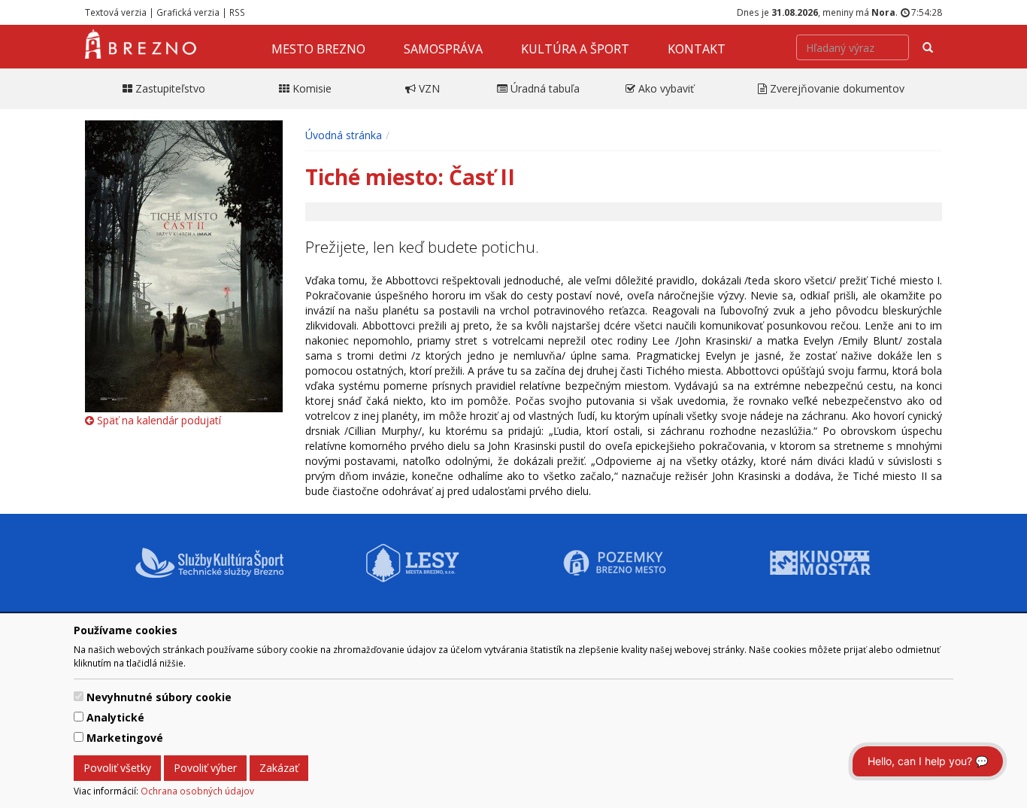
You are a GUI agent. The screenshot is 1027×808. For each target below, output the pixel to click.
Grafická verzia (188, 12)
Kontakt (697, 49)
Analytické (115, 717)
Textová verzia (116, 12)
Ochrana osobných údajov (197, 791)
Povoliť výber (205, 768)
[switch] (78, 696)
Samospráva (443, 49)
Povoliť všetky (117, 768)
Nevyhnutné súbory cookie (159, 697)
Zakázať (278, 768)
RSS (237, 12)
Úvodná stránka (343, 135)
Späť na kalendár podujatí (157, 420)
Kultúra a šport (575, 49)
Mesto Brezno (318, 49)
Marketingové (124, 738)
